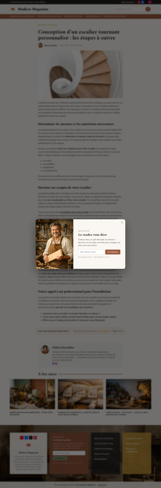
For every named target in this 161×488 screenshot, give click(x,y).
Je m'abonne (113, 252)
